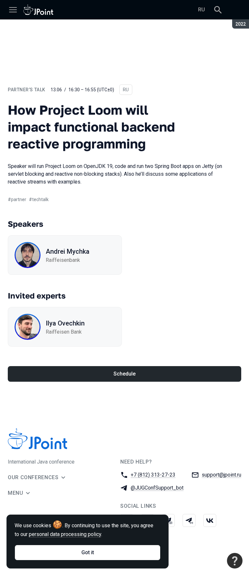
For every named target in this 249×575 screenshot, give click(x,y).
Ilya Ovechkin (65, 323)
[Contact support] (235, 561)
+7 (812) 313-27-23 (153, 475)
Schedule (124, 374)
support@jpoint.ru (221, 475)
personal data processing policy (65, 534)
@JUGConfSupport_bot (157, 488)
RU (201, 9)
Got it (87, 552)
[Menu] (12, 9)
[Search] (217, 9)
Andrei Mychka (67, 251)
